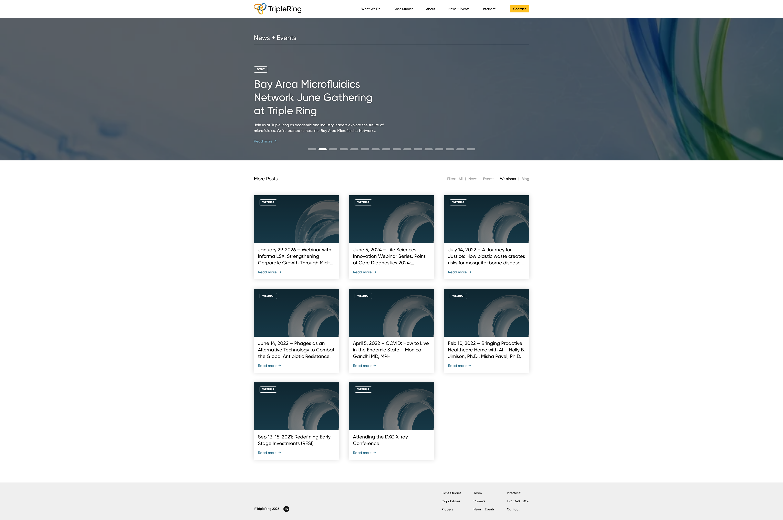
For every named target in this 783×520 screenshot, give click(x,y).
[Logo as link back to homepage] (277, 8)
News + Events (458, 9)
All (461, 179)
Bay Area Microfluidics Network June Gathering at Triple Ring (313, 97)
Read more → (265, 141)
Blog (525, 179)
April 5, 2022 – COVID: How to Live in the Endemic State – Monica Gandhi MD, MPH (391, 349)
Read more (269, 272)
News (472, 179)
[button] (312, 149)
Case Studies (403, 9)
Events (488, 179)
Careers (479, 501)
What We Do (370, 9)
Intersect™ (489, 9)
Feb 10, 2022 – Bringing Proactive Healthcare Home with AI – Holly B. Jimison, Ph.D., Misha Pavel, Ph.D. (486, 349)
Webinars (508, 179)
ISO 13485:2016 (518, 501)
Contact (519, 9)
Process (447, 509)
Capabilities (451, 501)
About (430, 9)
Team (477, 493)
